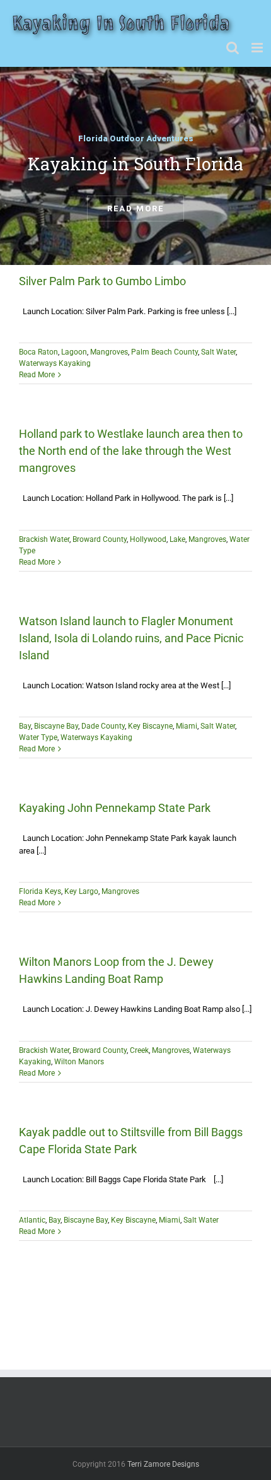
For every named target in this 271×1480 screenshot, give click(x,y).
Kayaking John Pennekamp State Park (114, 807)
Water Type (38, 737)
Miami (186, 726)
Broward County (99, 539)
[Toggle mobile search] (232, 47)
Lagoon (74, 352)
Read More (37, 374)
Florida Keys (40, 891)
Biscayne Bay (56, 726)
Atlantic (32, 1220)
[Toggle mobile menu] (258, 47)
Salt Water (218, 352)
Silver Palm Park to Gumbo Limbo (102, 281)
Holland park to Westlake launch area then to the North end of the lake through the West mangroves (131, 450)
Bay (25, 726)
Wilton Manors (79, 1061)
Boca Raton (38, 352)
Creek (139, 1050)
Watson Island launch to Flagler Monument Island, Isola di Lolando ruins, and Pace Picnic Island (131, 638)
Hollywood (148, 539)
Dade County (103, 726)
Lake (177, 539)
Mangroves (109, 352)
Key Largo (81, 891)
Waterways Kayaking (55, 363)
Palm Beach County (164, 352)
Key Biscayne (150, 726)
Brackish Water (44, 539)
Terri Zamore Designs (163, 1464)
